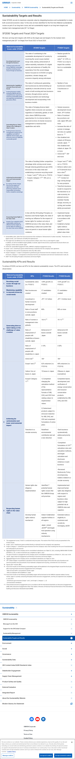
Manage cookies (8, 755)
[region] (37, 749)
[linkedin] (43, 719)
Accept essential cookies (63, 755)
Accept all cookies (46, 755)
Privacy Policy (28, 730)
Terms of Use (28, 734)
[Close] (72, 742)
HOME (6, 7)
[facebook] (31, 719)
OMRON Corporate (30, 726)
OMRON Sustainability (31, 7)
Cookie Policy (28, 738)
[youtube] (37, 719)
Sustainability (16, 7)
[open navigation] (71, 3)
